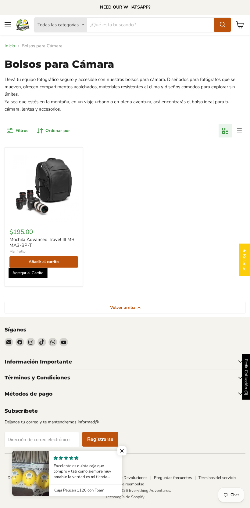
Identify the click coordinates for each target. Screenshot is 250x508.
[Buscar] (222, 25)
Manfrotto (17, 251)
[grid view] (225, 130)
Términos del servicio (217, 478)
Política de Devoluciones (125, 478)
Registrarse (100, 439)
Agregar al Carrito (27, 273)
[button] (122, 450)
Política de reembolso (125, 484)
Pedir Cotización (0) (246, 377)
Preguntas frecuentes (173, 478)
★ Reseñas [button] (244, 259)
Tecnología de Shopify (125, 497)
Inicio (10, 46)
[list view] (238, 130)
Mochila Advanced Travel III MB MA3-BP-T (41, 242)
